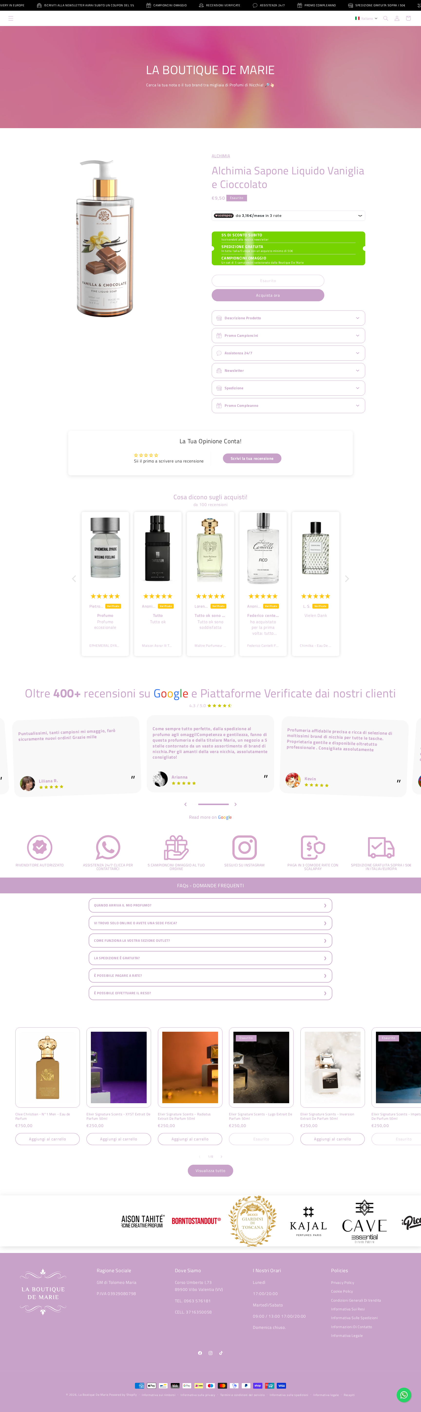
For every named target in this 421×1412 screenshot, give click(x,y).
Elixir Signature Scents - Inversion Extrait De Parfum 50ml (327, 1116)
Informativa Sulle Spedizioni (354, 1318)
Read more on (210, 817)
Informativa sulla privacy (198, 1395)
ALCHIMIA (221, 156)
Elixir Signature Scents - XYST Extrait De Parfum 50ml (118, 1116)
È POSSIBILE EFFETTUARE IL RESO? (122, 993)
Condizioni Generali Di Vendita (356, 1300)
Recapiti (349, 1395)
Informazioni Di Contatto (351, 1327)
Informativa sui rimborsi (159, 1395)
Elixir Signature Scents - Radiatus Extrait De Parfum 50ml (184, 1116)
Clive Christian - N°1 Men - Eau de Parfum (42, 1116)
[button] (10, 18)
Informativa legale (326, 1395)
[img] (105, 596)
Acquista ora (268, 295)
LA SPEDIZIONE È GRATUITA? (117, 958)
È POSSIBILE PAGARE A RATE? (118, 975)
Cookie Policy (342, 1291)
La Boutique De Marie (93, 1395)
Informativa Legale (347, 1335)
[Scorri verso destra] (221, 1156)
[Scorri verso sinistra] (199, 1156)
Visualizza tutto (211, 1170)
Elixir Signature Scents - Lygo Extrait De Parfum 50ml (260, 1116)
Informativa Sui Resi (348, 1309)
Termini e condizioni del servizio (242, 1395)
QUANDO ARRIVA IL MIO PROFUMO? (122, 905)
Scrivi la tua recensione (252, 458)
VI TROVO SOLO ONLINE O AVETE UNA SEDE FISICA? (135, 923)
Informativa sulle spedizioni (289, 1395)
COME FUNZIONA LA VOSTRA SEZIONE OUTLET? (132, 940)
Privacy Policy (342, 1282)
